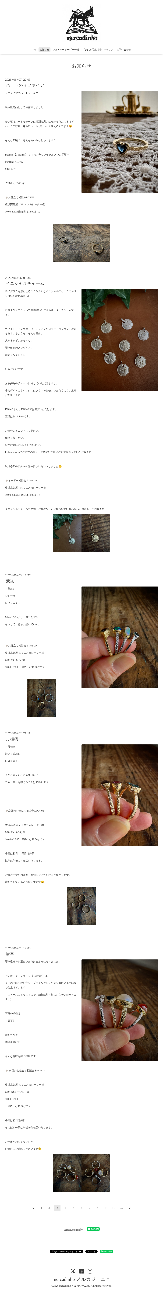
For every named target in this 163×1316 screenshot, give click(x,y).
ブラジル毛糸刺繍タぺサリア (97, 49)
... (121, 1208)
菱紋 (10, 581)
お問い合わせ (124, 49)
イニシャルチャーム (25, 283)
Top (34, 49)
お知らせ (44, 49)
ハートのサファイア (25, 85)
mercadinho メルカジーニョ (81, 1279)
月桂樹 (12, 738)
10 (113, 1208)
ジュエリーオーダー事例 (66, 49)
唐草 (10, 953)
